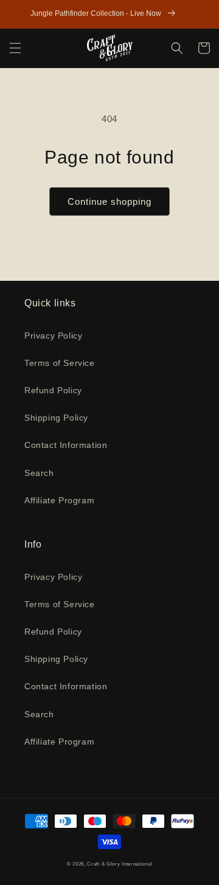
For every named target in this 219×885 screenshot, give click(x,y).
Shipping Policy (56, 417)
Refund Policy (53, 390)
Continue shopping (109, 201)
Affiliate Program (59, 500)
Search (39, 473)
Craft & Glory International (119, 864)
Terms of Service (59, 363)
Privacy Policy (53, 335)
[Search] (177, 48)
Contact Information (65, 445)
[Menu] (15, 48)
